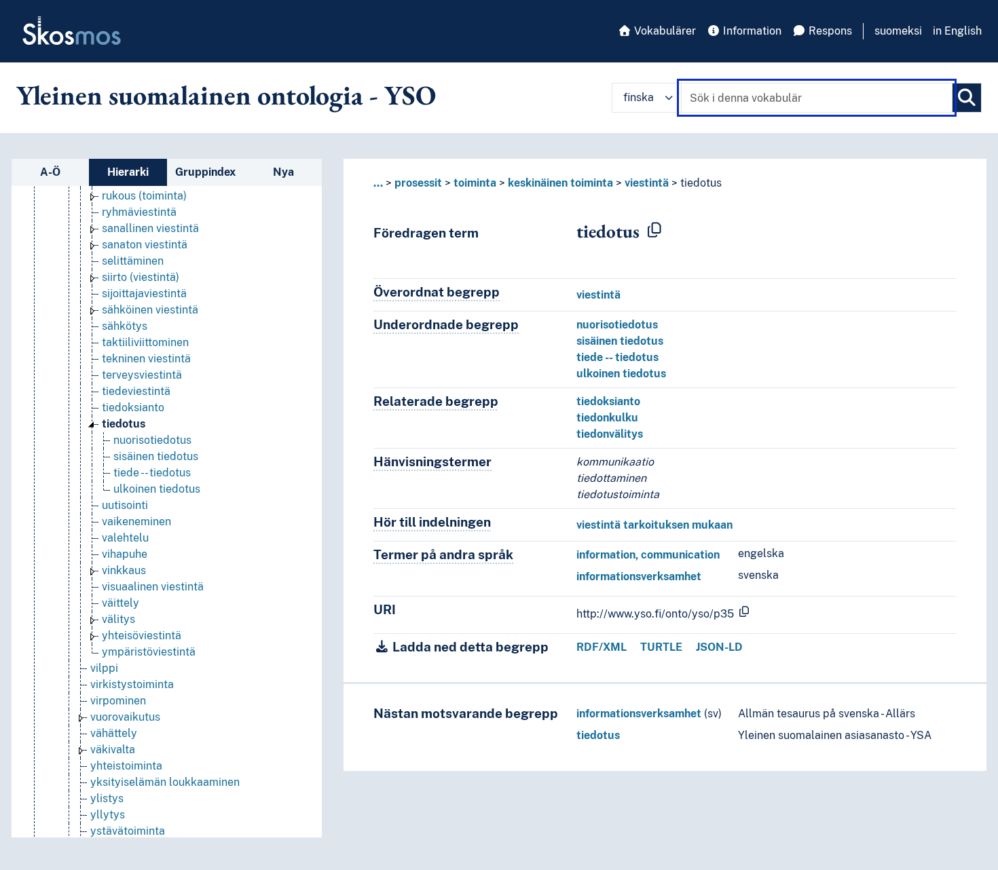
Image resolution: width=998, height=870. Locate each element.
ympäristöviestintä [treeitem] (149, 651)
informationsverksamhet (638, 576)
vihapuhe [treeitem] (124, 554)
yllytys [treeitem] (107, 814)
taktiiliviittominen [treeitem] (145, 342)
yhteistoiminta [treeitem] (126, 765)
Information (750, 30)
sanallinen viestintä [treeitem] (150, 228)
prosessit (418, 182)
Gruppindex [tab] (205, 172)
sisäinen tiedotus (619, 341)
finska (638, 97)
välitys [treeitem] (118, 619)
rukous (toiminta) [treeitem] (144, 195)
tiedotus (598, 735)
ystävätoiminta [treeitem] (127, 831)
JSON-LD (719, 647)
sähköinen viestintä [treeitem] (150, 309)
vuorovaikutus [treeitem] (125, 717)
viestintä (647, 182)
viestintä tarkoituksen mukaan (654, 524)
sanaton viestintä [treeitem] (144, 244)
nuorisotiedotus (617, 324)
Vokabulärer (663, 30)
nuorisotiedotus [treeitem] (152, 440)
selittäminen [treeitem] (133, 260)
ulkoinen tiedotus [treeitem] (156, 489)
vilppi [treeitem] (104, 668)
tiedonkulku (607, 417)
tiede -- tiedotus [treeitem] (152, 472)
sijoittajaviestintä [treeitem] (144, 293)
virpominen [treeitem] (118, 700)
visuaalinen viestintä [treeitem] (153, 586)
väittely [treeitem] (120, 603)
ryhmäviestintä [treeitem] (139, 212)
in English (957, 30)
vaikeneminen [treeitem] (136, 521)
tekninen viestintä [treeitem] (146, 358)
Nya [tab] (283, 172)
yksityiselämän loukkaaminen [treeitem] (165, 782)
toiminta (475, 182)
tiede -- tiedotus (617, 357)
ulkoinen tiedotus (621, 373)
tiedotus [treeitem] (123, 423)
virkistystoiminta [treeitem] (132, 684)
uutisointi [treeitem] (125, 505)
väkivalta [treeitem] (112, 749)
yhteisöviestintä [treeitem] (141, 635)
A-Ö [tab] (50, 172)
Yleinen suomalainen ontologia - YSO (226, 95)
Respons (829, 30)
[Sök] (967, 98)
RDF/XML (601, 647)
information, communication (648, 554)
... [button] (378, 182)
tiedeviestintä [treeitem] (136, 391)
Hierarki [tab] (128, 172)
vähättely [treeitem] (113, 733)
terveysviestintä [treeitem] (142, 374)
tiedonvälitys (609, 434)
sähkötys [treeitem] (124, 326)
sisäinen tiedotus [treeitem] (155, 456)
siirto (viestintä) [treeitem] (140, 277)
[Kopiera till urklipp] (654, 230)
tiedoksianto (608, 401)
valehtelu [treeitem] (125, 537)
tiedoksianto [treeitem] (133, 407)
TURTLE (661, 647)
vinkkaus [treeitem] (124, 570)
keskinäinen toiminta (560, 182)
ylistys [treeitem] (107, 798)
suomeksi (898, 30)
